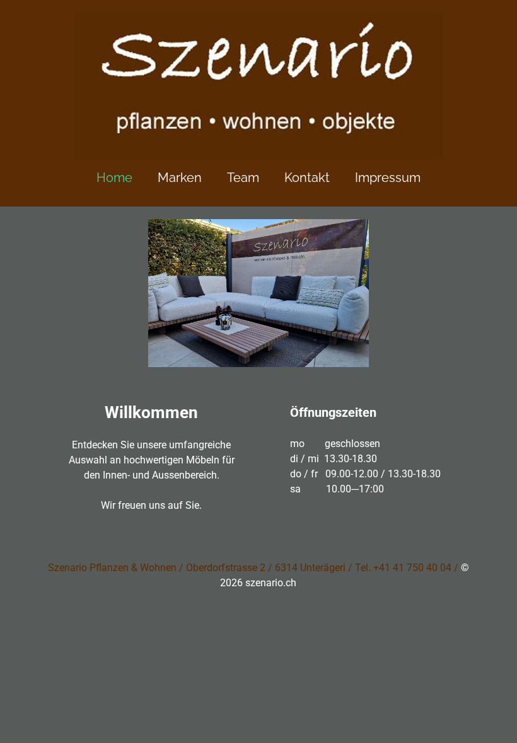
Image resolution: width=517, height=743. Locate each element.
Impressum (388, 177)
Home (114, 177)
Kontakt (307, 177)
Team (243, 177)
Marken (180, 177)
